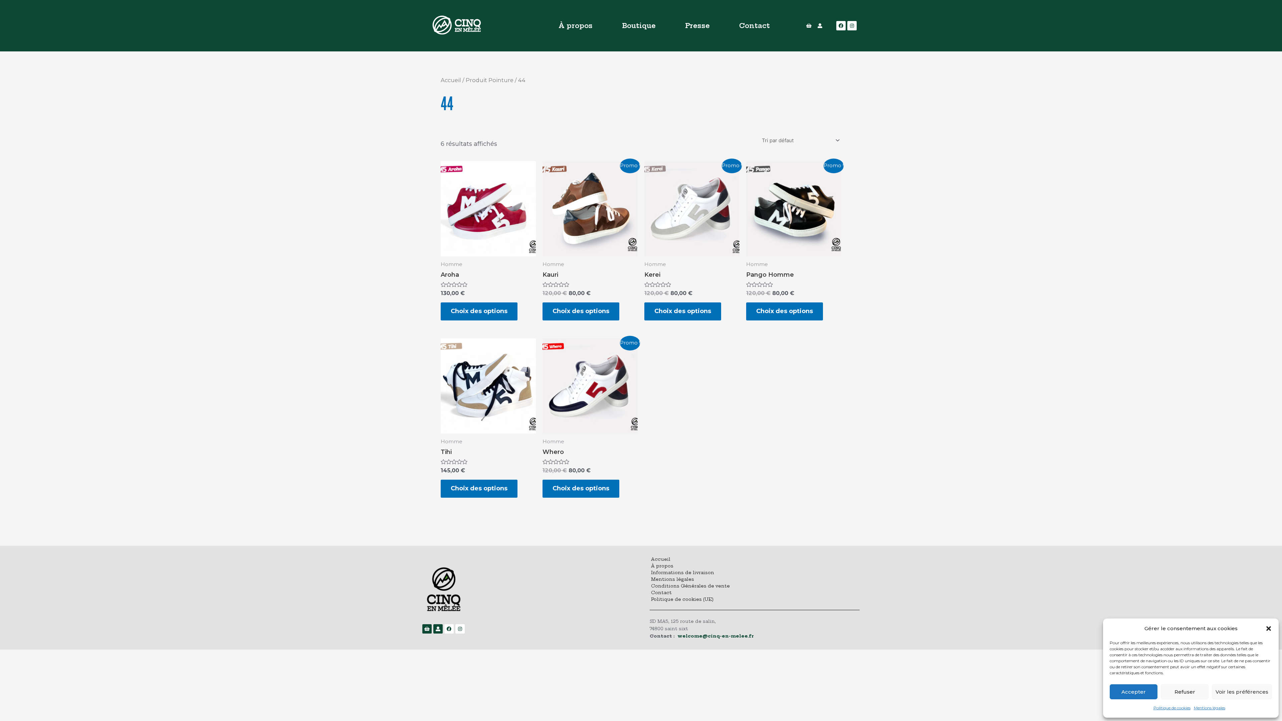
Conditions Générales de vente (690, 585)
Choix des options (479, 311)
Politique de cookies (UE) (682, 599)
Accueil (451, 80)
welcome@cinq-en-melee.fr (715, 636)
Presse (697, 25)
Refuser (1184, 692)
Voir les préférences (1242, 692)
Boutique (639, 25)
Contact (754, 25)
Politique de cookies (1172, 707)
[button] (1268, 628)
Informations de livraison (682, 572)
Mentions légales (1209, 707)
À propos (576, 25)
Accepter (1133, 692)
